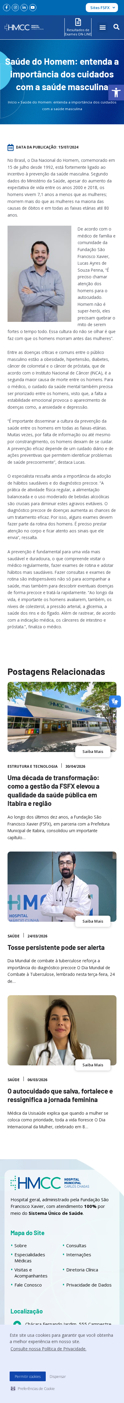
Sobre (20, 1245)
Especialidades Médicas (29, 1257)
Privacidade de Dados (89, 1285)
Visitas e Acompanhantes (31, 1273)
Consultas (76, 1245)
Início (12, 102)
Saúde (14, 936)
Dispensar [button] (58, 1376)
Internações (78, 1254)
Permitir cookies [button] (28, 1376)
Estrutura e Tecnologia (32, 766)
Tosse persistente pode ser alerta (56, 947)
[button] (116, 92)
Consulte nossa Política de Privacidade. (48, 1349)
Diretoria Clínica (82, 1270)
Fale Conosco (28, 1285)
